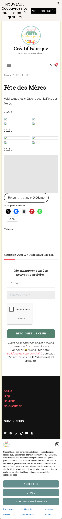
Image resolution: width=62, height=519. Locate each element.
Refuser (31, 492)
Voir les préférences (31, 501)
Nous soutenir (13, 406)
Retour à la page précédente (26, 197)
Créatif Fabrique (31, 48)
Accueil (8, 391)
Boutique (9, 401)
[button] (57, 444)
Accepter (31, 484)
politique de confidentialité (24, 353)
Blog (7, 396)
